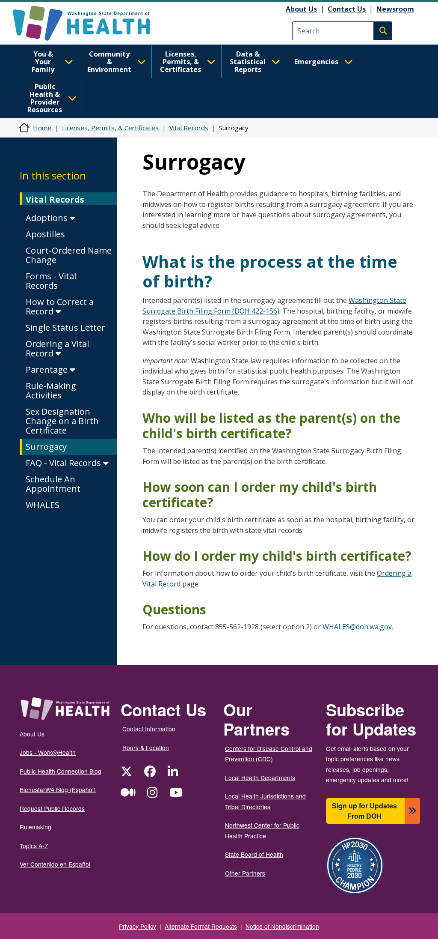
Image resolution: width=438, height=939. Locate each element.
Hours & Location (145, 747)
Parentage (48, 369)
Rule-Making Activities (51, 390)
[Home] (89, 23)
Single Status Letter (65, 327)
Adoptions (48, 218)
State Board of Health (254, 854)
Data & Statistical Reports (248, 61)
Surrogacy (46, 446)
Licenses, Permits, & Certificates (180, 61)
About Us (301, 9)
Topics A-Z (34, 845)
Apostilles (45, 234)
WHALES (42, 505)
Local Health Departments (260, 777)
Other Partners (245, 873)
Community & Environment (109, 61)
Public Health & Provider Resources (44, 98)
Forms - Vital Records (51, 280)
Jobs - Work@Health (48, 752)
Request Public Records (52, 808)
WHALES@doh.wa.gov (357, 626)
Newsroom (395, 9)
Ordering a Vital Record (57, 348)
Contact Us (347, 9)
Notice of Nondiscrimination (282, 926)
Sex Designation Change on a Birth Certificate (62, 421)
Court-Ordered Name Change (69, 255)
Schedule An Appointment (53, 483)
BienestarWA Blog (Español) (58, 789)
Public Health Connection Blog (60, 771)
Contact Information (148, 728)
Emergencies (316, 61)
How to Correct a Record (60, 306)
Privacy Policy (137, 926)
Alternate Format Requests (201, 926)
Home (42, 127)
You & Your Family (43, 61)
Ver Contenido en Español (55, 864)
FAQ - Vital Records (64, 463)
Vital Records (188, 127)
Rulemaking (35, 826)
